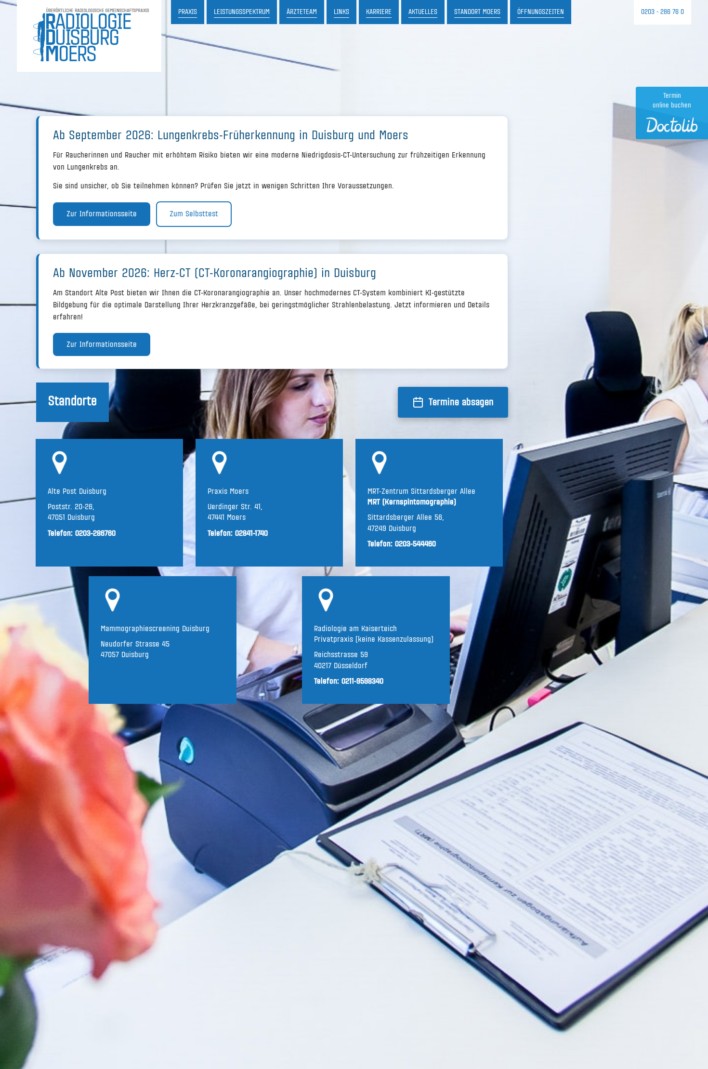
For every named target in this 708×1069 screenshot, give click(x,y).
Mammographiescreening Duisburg (155, 629)
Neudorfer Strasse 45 (135, 644)
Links (341, 12)
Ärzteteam (302, 12)
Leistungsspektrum (242, 12)
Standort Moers (477, 12)
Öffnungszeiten (540, 12)
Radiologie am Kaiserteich (355, 629)
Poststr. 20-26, (71, 507)
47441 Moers (227, 517)
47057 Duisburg (126, 655)
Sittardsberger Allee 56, (405, 517)
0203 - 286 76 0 (662, 12)
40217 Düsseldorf (340, 666)
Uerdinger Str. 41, (235, 507)
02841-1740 (251, 533)
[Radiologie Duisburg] (89, 36)
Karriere (379, 12)
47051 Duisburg (71, 517)
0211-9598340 (362, 681)
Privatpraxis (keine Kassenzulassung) (373, 639)
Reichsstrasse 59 (341, 655)
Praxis (187, 12)
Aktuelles (422, 12)
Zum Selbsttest (194, 214)
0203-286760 (95, 533)
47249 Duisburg (391, 528)
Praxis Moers (228, 491)
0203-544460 (415, 544)
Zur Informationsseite (101, 214)
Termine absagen (461, 402)
